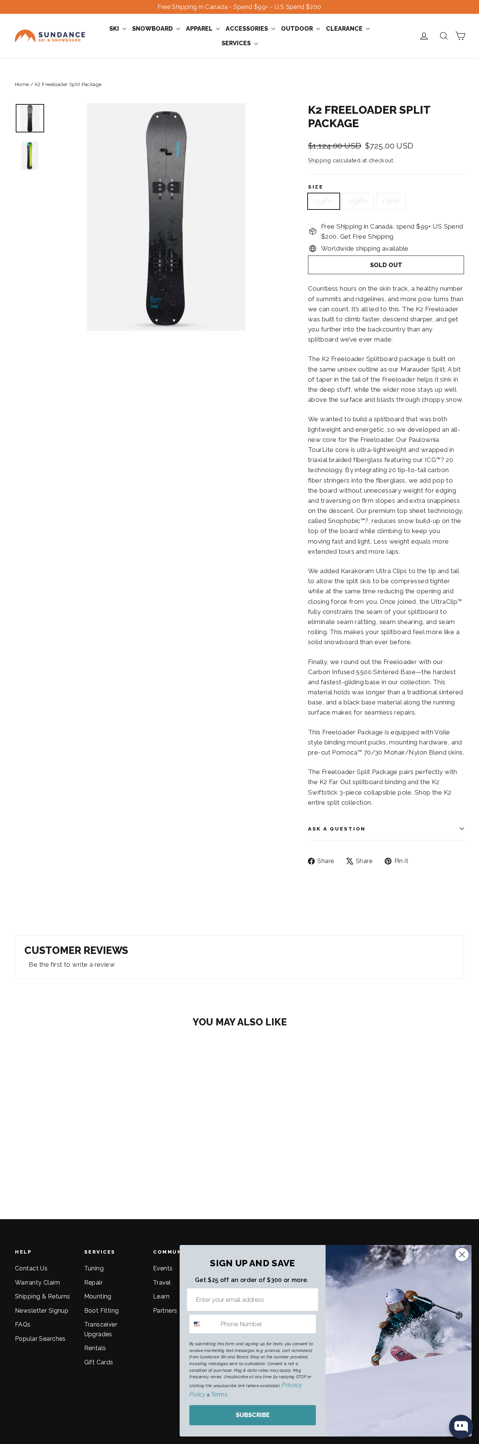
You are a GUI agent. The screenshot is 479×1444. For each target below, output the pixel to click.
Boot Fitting (101, 1310)
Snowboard (153, 28)
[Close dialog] (462, 1254)
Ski (114, 28)
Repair (93, 1282)
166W (391, 201)
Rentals (95, 1348)
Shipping (319, 160)
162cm (358, 201)
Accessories (247, 28)
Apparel (200, 28)
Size (316, 187)
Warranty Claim (37, 1282)
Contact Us (31, 1268)
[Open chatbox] (461, 1427)
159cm (324, 201)
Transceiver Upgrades (101, 1329)
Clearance (345, 28)
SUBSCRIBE (253, 1415)
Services (237, 43)
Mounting (98, 1296)
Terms (219, 1394)
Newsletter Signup (41, 1310)
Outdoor (297, 28)
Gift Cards (98, 1362)
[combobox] (203, 1324)
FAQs (23, 1324)
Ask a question (337, 829)
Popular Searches (40, 1338)
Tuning (94, 1268)
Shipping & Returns (42, 1296)
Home (22, 84)
